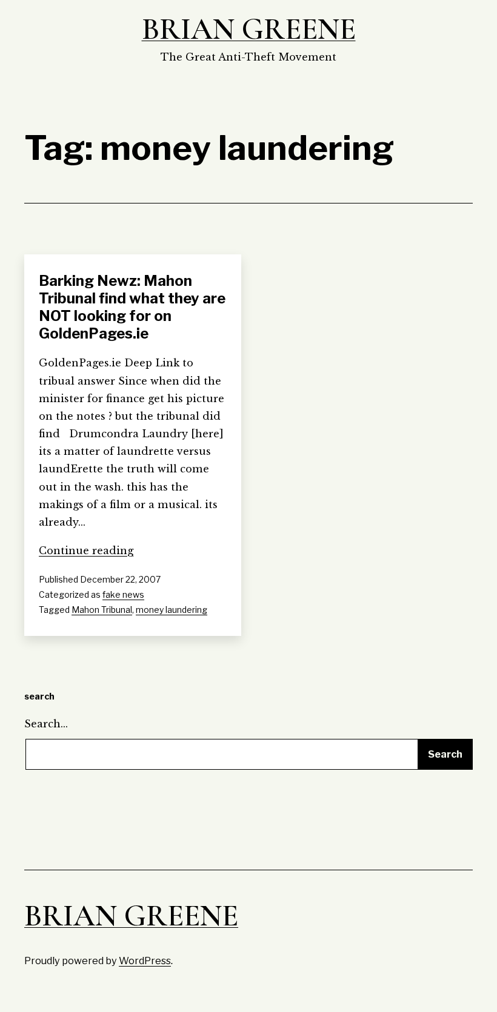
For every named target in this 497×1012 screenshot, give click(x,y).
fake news (123, 594)
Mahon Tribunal (102, 609)
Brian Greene (249, 29)
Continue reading (86, 550)
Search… (46, 724)
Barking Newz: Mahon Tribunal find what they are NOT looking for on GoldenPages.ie (132, 307)
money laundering (171, 609)
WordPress (145, 960)
